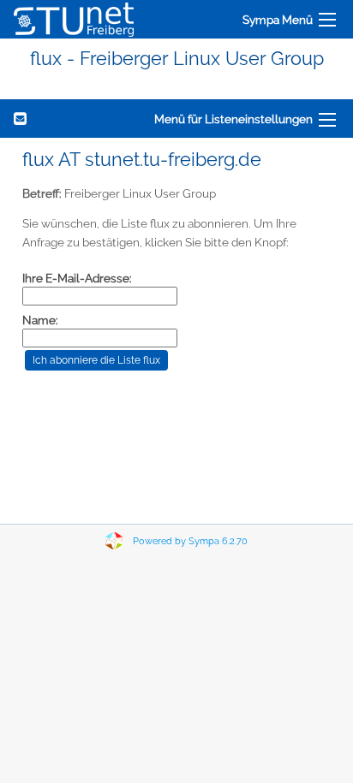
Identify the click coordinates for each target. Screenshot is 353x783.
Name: (40, 320)
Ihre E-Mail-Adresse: (77, 278)
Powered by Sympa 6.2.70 (190, 541)
